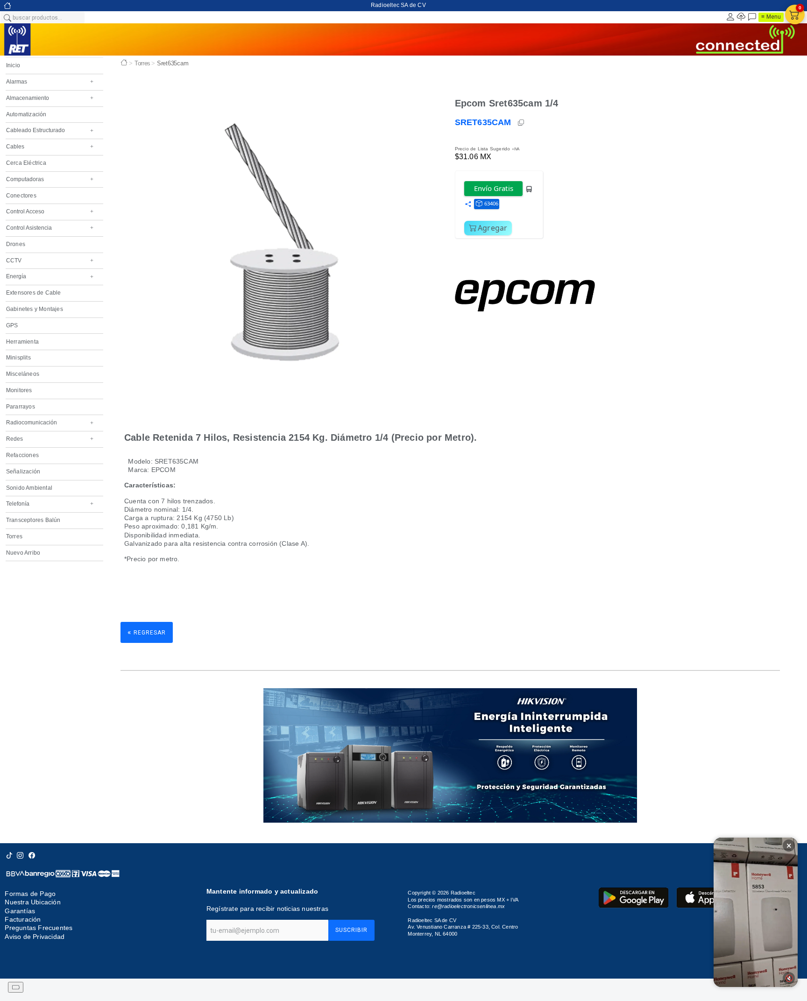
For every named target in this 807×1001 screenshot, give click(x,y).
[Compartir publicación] (468, 204)
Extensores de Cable (33, 292)
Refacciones (22, 455)
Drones (15, 244)
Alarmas (49, 81)
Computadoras (49, 179)
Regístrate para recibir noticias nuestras (267, 908)
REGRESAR (146, 631)
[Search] (7, 17)
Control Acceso (49, 211)
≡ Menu (771, 17)
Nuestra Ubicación (32, 902)
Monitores (19, 390)
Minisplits (18, 357)
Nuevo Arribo (23, 553)
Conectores (21, 195)
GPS (12, 325)
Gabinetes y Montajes (34, 309)
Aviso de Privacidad (34, 936)
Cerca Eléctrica (26, 163)
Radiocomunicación (49, 422)
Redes (49, 439)
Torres (14, 536)
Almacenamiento (49, 98)
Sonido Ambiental (29, 488)
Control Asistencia (49, 228)
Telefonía (49, 503)
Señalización (23, 471)
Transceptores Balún (33, 520)
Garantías (20, 911)
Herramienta (22, 341)
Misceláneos (22, 374)
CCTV (49, 260)
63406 (491, 203)
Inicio (13, 65)
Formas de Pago (30, 893)
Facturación (23, 919)
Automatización (26, 114)
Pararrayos (20, 406)
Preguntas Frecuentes (38, 927)
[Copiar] (521, 122)
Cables (49, 146)
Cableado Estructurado (49, 130)
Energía (49, 276)
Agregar (493, 228)
